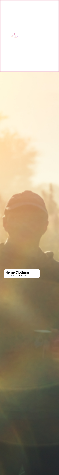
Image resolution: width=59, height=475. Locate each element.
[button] (55, 36)
